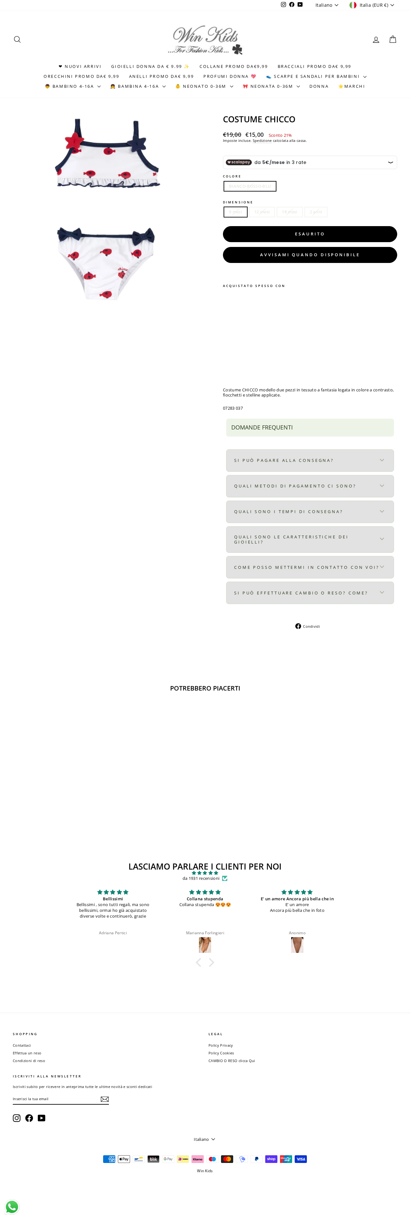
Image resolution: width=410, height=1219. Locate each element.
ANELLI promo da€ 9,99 (161, 76)
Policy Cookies (221, 1053)
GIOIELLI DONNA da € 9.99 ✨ (150, 66)
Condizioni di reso (29, 1060)
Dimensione (238, 202)
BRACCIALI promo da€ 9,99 (314, 66)
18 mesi (289, 212)
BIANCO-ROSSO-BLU (250, 186)
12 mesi (262, 212)
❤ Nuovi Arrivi (80, 66)
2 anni (316, 212)
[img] (205, 873)
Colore (232, 176)
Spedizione (262, 140)
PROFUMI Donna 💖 (230, 76)
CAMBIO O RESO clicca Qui (232, 1060)
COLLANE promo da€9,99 (234, 66)
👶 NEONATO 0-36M (201, 86)
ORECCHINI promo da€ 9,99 (81, 76)
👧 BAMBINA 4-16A (135, 86)
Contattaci (22, 1045)
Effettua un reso (27, 1053)
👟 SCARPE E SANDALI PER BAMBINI (314, 76)
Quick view (58, 791)
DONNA (319, 86)
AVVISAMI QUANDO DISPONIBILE (310, 255)
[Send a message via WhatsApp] (12, 1207)
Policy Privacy (221, 1045)
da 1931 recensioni (201, 878)
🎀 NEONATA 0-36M (269, 86)
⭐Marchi (351, 86)
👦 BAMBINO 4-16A (70, 86)
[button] (200, 962)
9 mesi (235, 212)
